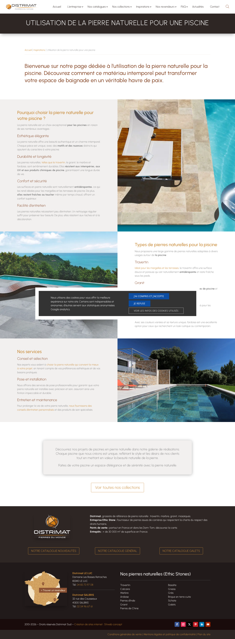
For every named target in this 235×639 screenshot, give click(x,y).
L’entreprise (74, 6)
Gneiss (171, 589)
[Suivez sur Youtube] (208, 624)
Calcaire (125, 589)
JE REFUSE (139, 303)
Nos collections (121, 6)
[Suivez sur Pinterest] (195, 624)
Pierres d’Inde (127, 600)
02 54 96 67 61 (85, 606)
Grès (170, 592)
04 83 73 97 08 (85, 584)
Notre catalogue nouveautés (53, 551)
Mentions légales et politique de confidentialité (169, 634)
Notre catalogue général (117, 551)
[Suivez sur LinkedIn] (201, 624)
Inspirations (142, 6)
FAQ (183, 6)
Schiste (172, 600)
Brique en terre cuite (179, 596)
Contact (214, 6)
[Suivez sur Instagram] (183, 624)
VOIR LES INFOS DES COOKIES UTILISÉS (156, 310)
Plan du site (203, 634)
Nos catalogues (97, 6)
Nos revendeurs (165, 6)
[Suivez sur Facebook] (177, 624)
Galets (171, 604)
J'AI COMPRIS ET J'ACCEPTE (149, 296)
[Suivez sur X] (189, 624)
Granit (123, 604)
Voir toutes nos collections (117, 487)
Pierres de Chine (129, 608)
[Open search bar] (227, 6)
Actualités (198, 6)
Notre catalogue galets (181, 551)
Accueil (57, 6)
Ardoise (124, 596)
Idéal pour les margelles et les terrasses (157, 268)
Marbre (124, 592)
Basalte (172, 585)
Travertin (125, 585)
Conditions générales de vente (125, 634)
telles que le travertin (53, 162)
